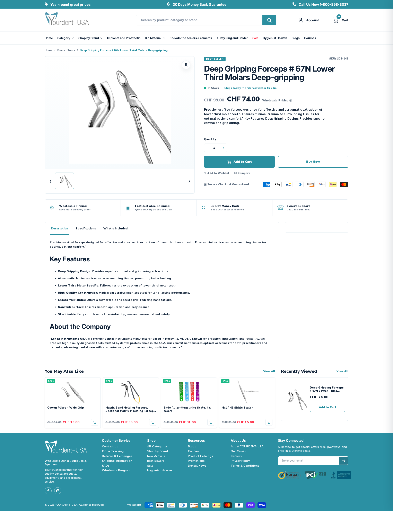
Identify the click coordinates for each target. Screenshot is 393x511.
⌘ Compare (242, 173)
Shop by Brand (88, 38)
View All (269, 371)
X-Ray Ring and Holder (232, 38)
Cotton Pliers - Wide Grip (65, 408)
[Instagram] (57, 490)
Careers (236, 456)
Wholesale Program (116, 470)
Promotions (196, 461)
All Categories (157, 446)
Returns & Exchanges (117, 456)
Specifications (86, 228)
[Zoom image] (186, 65)
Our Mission (239, 451)
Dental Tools (66, 50)
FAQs (105, 466)
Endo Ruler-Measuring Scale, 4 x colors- (187, 409)
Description (59, 228)
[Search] (269, 20)
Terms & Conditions (245, 466)
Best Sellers (155, 461)
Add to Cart (327, 407)
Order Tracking (113, 451)
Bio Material (153, 38)
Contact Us (110, 446)
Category (63, 38)
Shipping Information (117, 461)
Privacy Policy (240, 461)
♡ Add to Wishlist (216, 173)
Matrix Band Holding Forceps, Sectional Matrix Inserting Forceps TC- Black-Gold (130, 409)
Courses (310, 38)
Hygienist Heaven (275, 38)
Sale (255, 38)
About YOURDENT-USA (247, 446)
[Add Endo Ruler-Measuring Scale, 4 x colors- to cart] (210, 422)
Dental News (197, 466)
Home (49, 38)
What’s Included (115, 228)
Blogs (296, 38)
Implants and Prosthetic (123, 38)
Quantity (210, 139)
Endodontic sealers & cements (191, 38)
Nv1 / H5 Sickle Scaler (237, 408)
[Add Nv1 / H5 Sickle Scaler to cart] (268, 422)
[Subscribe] (343, 461)
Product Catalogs (200, 456)
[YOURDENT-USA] (67, 20)
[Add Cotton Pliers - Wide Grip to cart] (94, 422)
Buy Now (313, 162)
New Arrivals (156, 456)
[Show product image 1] (64, 181)
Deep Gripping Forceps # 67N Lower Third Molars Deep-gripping (327, 389)
